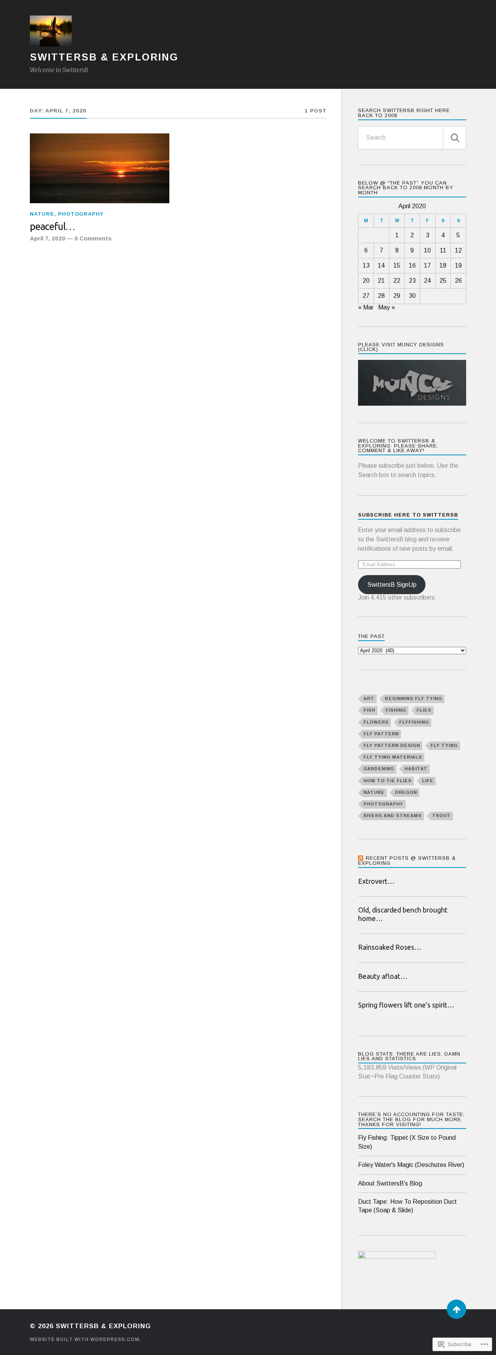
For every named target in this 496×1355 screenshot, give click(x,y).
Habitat (416, 768)
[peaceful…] (99, 168)
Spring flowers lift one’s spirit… (406, 1005)
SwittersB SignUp (392, 584)
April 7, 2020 (47, 238)
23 (412, 280)
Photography (80, 214)
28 (381, 295)
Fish (369, 710)
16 (412, 265)
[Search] (454, 137)
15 (396, 265)
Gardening (378, 768)
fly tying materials (392, 757)
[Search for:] (412, 137)
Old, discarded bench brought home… (403, 914)
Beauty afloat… (382, 976)
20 (366, 280)
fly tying (444, 745)
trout (441, 815)
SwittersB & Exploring (104, 57)
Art (368, 698)
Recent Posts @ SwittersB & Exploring (407, 860)
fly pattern (381, 733)
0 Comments (93, 238)
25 (442, 280)
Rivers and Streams (392, 815)
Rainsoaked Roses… (389, 947)
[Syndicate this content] (361, 858)
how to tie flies (387, 780)
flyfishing (414, 722)
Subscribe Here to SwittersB (408, 515)
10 (427, 250)
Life (427, 780)
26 (458, 280)
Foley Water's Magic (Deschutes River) (411, 1164)
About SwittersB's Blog (390, 1183)
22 (396, 280)
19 (458, 265)
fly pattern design (391, 745)
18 (442, 265)
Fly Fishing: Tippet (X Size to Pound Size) (407, 1141)
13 (366, 265)
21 (381, 280)
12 (458, 250)
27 (366, 295)
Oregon (406, 792)
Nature (42, 214)
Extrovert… (376, 881)
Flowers (376, 722)
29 (396, 295)
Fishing (396, 710)
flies (424, 710)
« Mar (366, 307)
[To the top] (456, 1309)
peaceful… (52, 226)
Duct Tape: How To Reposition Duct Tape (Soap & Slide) (407, 1205)
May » (386, 307)
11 (443, 250)
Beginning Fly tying (413, 698)
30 (412, 295)
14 (381, 265)
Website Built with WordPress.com (85, 1339)
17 (427, 265)
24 (427, 280)
